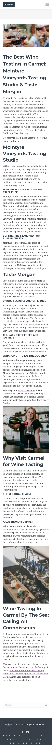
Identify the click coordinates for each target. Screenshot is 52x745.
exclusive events (26, 390)
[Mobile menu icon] (47, 4)
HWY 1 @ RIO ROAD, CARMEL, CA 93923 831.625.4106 (26, 739)
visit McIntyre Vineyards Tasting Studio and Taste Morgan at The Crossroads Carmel (25, 673)
